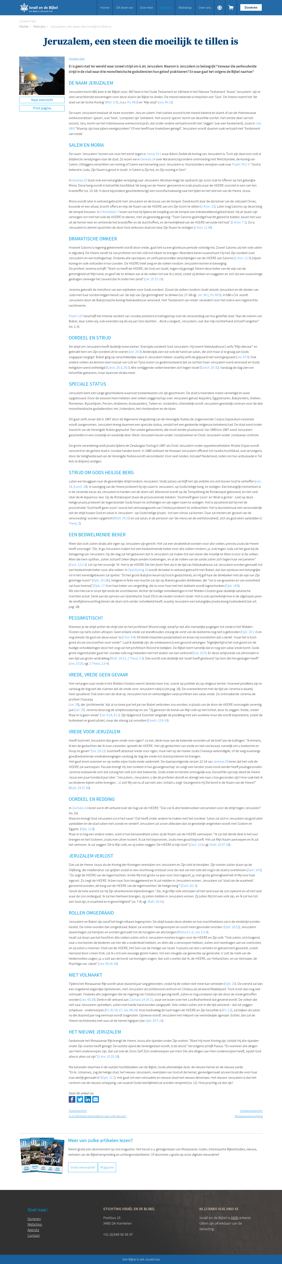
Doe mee (146, 7)
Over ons (204, 7)
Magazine (107, 1167)
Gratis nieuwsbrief (82, 1167)
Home (104, 7)
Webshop (185, 7)
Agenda (33, 1229)
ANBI (234, 1217)
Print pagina (42, 108)
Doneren (251, 7)
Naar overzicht (42, 100)
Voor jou (166, 7)
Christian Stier (77, 58)
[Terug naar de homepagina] (44, 7)
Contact (33, 1235)
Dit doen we (124, 7)
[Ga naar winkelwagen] (231, 7)
